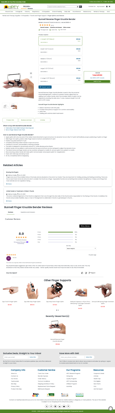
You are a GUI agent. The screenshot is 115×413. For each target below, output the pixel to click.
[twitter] (47, 406)
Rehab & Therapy (99, 11)
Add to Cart (97, 81)
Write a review (67, 27)
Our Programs (73, 370)
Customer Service (46, 370)
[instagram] (55, 406)
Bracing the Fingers (12, 172)
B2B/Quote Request (44, 389)
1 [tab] (57, 310)
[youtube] (64, 406)
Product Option (43, 34)
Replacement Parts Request (46, 386)
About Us (14, 373)
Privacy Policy (15, 386)
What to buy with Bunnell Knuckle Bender (17, 126)
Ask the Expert (98, 389)
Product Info (10, 120)
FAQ (95, 386)
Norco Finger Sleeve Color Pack (15, 130)
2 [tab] (58, 310)
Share (10, 184)
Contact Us (91, 6)
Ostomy (27, 11)
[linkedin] (59, 406)
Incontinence (77, 11)
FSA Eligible (97, 381)
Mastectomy (87, 11)
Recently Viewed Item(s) (57, 316)
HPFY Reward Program (73, 373)
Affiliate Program (71, 384)
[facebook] (51, 406)
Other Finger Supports (57, 280)
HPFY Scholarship (71, 381)
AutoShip (69, 386)
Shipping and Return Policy (46, 384)
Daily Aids (67, 11)
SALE (108, 11)
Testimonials (15, 381)
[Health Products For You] (11, 7)
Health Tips (97, 379)
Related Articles (13, 165)
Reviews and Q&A (26, 120)
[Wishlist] (31, 73)
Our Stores (14, 379)
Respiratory (35, 11)
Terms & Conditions (44, 381)
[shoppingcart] (109, 6)
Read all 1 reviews (44, 27)
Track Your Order (43, 373)
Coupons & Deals (99, 373)
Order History (42, 379)
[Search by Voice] (78, 7)
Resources (98, 370)
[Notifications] (107, 6)
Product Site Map (16, 389)
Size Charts (97, 384)
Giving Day (69, 376)
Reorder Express (43, 376)
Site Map (13, 384)
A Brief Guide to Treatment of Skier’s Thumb (20, 191)
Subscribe (33, 357)
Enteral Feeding (57, 11)
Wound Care (9, 11)
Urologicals (18, 11)
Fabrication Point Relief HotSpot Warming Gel (20, 128)
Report (93, 273)
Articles (42, 120)
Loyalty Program (71, 379)
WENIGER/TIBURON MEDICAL (50, 22)
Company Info (18, 370)
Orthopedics (46, 11)
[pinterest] (68, 406)
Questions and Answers (56, 27)
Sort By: (68, 246)
